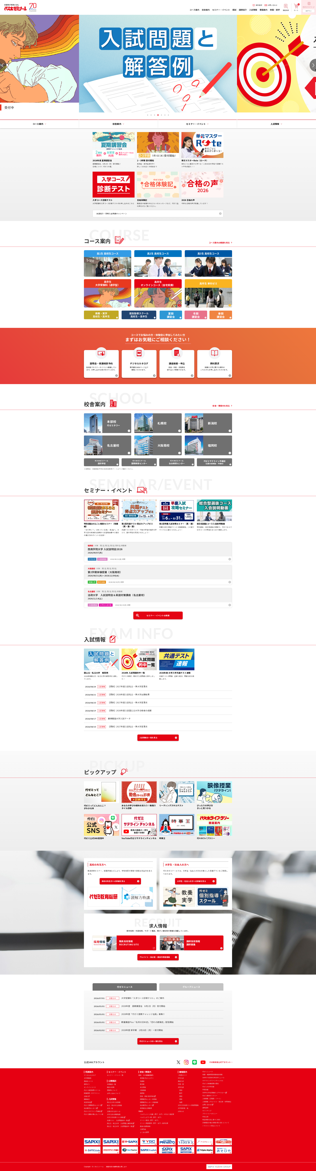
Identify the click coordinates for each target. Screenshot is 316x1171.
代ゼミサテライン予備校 (92, 1111)
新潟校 (142, 1084)
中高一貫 (181, 1084)
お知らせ (181, 1111)
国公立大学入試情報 (113, 1102)
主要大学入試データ (113, 1111)
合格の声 (87, 1096)
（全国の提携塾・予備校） (214, 462)
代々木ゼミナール (101, 462)
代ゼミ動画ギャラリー (209, 1096)
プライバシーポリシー (209, 1114)
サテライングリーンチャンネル (212, 1080)
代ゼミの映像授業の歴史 (210, 1083)
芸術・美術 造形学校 (147, 1096)
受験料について (112, 1090)
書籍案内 (183, 1072)
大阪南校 (143, 1090)
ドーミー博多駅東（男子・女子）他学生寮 (154, 1123)
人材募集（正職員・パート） (212, 1098)
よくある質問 (144, 1132)
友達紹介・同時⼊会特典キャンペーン (111, 213)
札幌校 (142, 1081)
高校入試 (181, 1081)
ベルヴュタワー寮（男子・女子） (151, 1117)
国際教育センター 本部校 (148, 1099)
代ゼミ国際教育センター (92, 1105)
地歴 (180, 1102)
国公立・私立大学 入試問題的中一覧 (119, 1126)
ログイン (309, 11)
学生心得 (205, 1117)
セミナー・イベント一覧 (115, 1075)
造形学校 (87, 1102)
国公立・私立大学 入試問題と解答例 (119, 1123)
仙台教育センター (90, 1108)
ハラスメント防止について (211, 1126)
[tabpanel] (103, 63)
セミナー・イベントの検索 (158, 615)
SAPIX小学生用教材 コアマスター (213, 1093)
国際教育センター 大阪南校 (149, 1102)
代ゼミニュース (207, 1071)
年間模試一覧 (111, 1084)
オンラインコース (90, 1087)
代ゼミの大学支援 (208, 1087)
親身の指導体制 (145, 1126)
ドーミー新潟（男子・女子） (149, 1120)
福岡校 (142, 1093)
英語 (180, 1090)
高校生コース (88, 1081)
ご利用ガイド (182, 1075)
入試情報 (112, 1099)
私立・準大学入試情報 (114, 1105)
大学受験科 (87, 1078)
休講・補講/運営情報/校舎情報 (212, 1074)
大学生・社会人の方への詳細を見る (191, 881)
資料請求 (205, 1108)
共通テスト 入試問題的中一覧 (117, 1120)
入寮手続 (143, 1129)
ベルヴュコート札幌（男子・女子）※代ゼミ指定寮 (157, 1114)
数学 (180, 1093)
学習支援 (205, 1089)
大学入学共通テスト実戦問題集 (188, 1105)
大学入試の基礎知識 (113, 1114)
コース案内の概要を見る (219, 243)
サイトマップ (206, 1111)
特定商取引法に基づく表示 (211, 1120)
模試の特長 (110, 1087)
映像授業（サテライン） (92, 1093)
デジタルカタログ (90, 1075)
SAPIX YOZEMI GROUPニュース (213, 1078)
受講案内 (89, 1072)
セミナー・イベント (117, 1072)
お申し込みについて (113, 1093)
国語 (180, 1096)
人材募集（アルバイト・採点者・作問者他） (217, 1102)
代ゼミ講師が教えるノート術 (93, 1114)
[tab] (147, 115)
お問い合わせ (206, 1105)
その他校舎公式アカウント (220, 1062)
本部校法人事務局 (146, 1108)
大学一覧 (110, 1108)
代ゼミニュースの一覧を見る (151, 1041)
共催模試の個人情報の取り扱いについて (215, 1123)
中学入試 (181, 1078)
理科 (180, 1099)
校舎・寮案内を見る (221, 406)
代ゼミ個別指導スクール (92, 1090)
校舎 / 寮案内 (145, 1072)
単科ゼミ (87, 1084)
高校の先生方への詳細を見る (113, 881)
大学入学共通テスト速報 (115, 1117)
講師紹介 (87, 1099)
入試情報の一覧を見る (148, 737)
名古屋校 (143, 1087)
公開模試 (112, 1081)
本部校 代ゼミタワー (147, 1078)
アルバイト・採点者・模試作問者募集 (154, 957)
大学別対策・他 (183, 1108)
